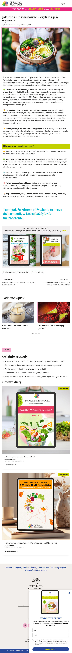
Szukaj (6, 350)
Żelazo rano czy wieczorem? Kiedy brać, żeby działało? (26, 373)
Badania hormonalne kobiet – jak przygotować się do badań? (56, 282)
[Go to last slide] (5, 317)
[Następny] (66, 317)
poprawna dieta (23, 272)
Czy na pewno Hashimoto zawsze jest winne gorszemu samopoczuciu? (33, 365)
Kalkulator (36, 586)
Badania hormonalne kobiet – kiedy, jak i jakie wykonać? (18, 282)
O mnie (36, 581)
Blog (36, 583)
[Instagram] (25, 626)
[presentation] (18, 312)
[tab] (32, 333)
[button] (69, 592)
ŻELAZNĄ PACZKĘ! (36, 9)
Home (36, 578)
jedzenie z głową (9, 272)
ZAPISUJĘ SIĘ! (51, 649)
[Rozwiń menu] (68, 3)
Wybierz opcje (10, 465)
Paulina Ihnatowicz (10, 25)
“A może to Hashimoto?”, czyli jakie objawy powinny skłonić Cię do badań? (34, 361)
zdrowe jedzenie (37, 272)
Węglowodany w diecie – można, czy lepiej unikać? (25, 369)
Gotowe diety (36, 588)
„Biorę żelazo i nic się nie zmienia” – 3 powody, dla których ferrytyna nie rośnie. (36, 377)
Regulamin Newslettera (56, 643)
